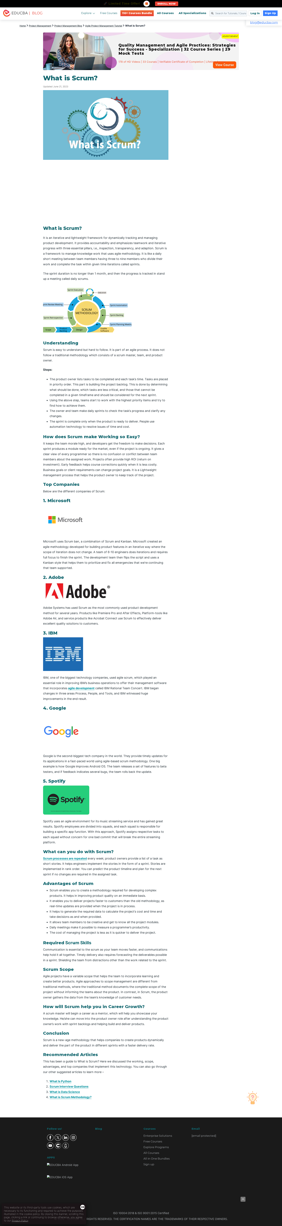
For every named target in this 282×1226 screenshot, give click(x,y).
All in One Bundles (156, 1158)
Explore (86, 13)
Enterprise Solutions (157, 1135)
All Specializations (192, 13)
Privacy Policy (20, 1220)
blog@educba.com (264, 22)
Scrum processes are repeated (65, 858)
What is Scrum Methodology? (71, 1097)
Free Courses (108, 13)
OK (83, 1207)
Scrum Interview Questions (69, 1086)
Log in (255, 13)
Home (23, 25)
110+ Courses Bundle (137, 13)
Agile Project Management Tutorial (103, 25)
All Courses (165, 13)
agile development (81, 688)
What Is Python (60, 1081)
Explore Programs (156, 1147)
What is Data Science (65, 1092)
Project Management (40, 25)
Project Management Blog (68, 25)
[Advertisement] (207, 123)
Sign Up (270, 13)
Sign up (148, 1164)
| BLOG (36, 13)
